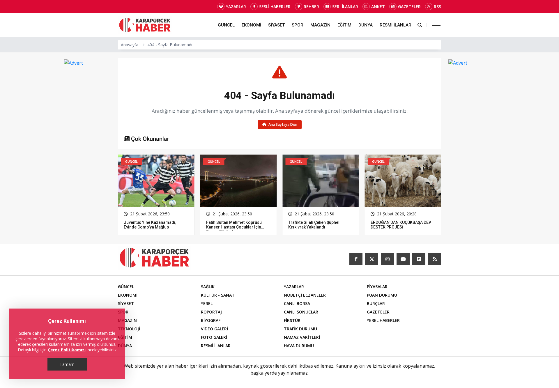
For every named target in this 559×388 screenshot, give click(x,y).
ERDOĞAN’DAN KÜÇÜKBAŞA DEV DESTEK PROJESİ (318, 224)
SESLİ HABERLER (275, 6)
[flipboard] (418, 259)
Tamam (67, 364)
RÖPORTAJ (211, 312)
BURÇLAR (376, 303)
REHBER (311, 6)
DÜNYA (365, 25)
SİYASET (276, 25)
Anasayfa (129, 44)
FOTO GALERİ (214, 337)
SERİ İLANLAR (345, 6)
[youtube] (403, 259)
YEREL (207, 303)
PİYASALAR (377, 286)
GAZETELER (409, 6)
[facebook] (355, 259)
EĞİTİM (344, 25)
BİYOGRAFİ (211, 320)
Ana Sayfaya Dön (282, 124)
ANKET (378, 6)
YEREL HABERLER (383, 320)
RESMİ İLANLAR (395, 25)
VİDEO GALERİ (214, 329)
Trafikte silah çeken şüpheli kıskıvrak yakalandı (232, 224)
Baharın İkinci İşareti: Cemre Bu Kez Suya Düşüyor (400, 224)
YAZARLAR (236, 6)
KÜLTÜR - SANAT (218, 295)
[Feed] (434, 259)
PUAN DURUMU (382, 295)
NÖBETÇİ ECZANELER (305, 295)
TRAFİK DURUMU (300, 329)
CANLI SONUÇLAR (301, 312)
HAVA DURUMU (299, 345)
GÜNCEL (226, 25)
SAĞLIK (208, 286)
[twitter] (371, 259)
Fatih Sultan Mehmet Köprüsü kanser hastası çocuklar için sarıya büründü (151, 227)
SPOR (297, 25)
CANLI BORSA (297, 303)
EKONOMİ (251, 25)
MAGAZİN (320, 25)
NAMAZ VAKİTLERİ (302, 337)
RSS (437, 6)
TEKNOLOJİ (129, 329)
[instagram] (387, 259)
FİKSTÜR (292, 320)
